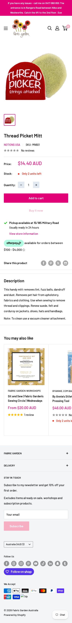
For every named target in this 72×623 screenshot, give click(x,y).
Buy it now (36, 210)
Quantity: (10, 185)
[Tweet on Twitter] (58, 263)
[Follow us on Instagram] (21, 563)
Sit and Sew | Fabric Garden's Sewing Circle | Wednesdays (25, 398)
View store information (23, 233)
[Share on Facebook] (43, 263)
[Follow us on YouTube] (35, 563)
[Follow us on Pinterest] (28, 563)
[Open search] (50, 28)
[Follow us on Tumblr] (65, 563)
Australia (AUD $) (15, 544)
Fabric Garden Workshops (24, 390)
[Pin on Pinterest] (51, 263)
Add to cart (36, 198)
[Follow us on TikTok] (43, 563)
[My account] (57, 28)
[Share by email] (65, 263)
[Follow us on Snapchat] (57, 563)
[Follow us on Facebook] (6, 563)
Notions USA (12, 144)
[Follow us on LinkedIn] (50, 563)
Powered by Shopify (15, 614)
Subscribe (16, 526)
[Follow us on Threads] (14, 563)
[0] (65, 28)
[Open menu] (6, 28)
